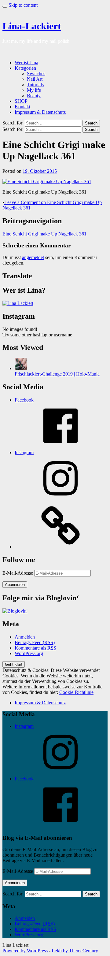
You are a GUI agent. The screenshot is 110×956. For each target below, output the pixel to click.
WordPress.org (29, 653)
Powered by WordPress (25, 950)
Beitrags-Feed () (35, 642)
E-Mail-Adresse (18, 573)
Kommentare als (35, 647)
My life (34, 90)
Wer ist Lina (26, 62)
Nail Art (34, 79)
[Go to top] (4, 7)
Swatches (36, 73)
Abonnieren (15, 584)
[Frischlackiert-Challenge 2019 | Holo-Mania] (21, 368)
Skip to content (23, 5)
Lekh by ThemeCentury (75, 950)
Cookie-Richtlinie (76, 692)
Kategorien (25, 68)
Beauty (34, 95)
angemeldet (33, 257)
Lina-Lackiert (31, 25)
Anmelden (25, 636)
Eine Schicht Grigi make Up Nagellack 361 (44, 233)
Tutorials (35, 84)
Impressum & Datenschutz (40, 112)
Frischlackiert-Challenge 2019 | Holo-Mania (57, 373)
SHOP (21, 101)
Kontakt (22, 106)
